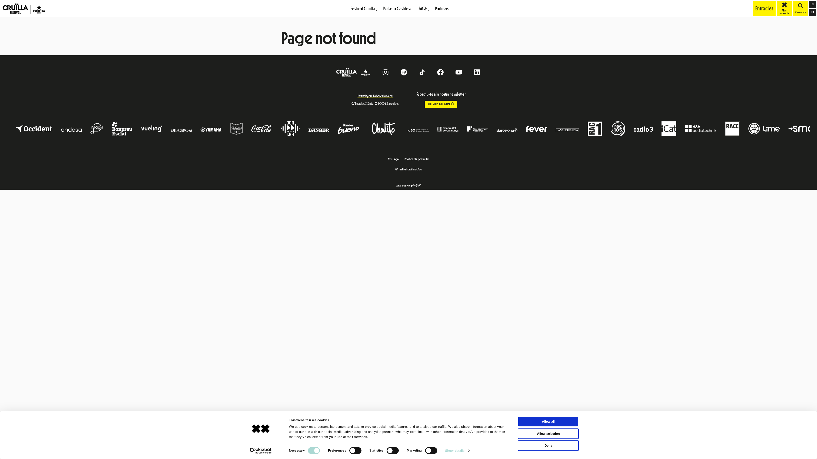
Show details (454, 450)
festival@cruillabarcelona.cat (375, 96)
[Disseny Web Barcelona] (408, 185)
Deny (548, 445)
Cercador (800, 12)
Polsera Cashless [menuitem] (397, 8)
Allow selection (548, 433)
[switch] (355, 450)
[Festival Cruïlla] (24, 8)
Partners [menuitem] (441, 8)
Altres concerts (786, 8)
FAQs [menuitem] (423, 8)
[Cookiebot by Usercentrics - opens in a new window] (260, 451)
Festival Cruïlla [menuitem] (362, 8)
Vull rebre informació (441, 104)
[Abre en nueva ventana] (91, 128)
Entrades (764, 8)
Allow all (548, 421)
